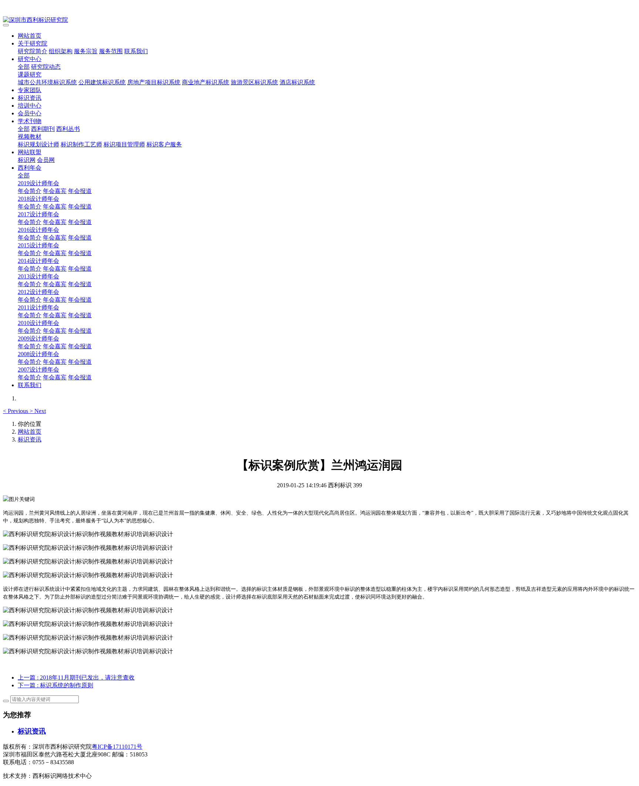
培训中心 (29, 105)
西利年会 (29, 168)
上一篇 (76, 677)
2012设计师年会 (38, 292)
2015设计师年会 (38, 245)
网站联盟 (29, 152)
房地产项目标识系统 (153, 82)
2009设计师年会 (38, 338)
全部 (24, 67)
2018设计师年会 (38, 199)
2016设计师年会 (38, 230)
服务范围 (111, 51)
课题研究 (29, 74)
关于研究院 (32, 43)
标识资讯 (29, 98)
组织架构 (60, 51)
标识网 (27, 160)
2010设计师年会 (38, 323)
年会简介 (29, 191)
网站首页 (29, 36)
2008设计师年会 (38, 354)
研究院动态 (46, 67)
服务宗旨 (86, 51)
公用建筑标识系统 (102, 82)
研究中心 (29, 59)
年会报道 (80, 191)
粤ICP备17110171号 (117, 746)
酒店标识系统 (297, 82)
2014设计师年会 (38, 261)
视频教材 (29, 136)
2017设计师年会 (38, 214)
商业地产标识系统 (205, 82)
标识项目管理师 (124, 144)
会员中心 (29, 113)
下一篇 (55, 685)
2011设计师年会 (38, 307)
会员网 (46, 160)
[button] (16, 411)
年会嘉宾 (55, 191)
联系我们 (136, 51)
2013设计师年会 (38, 276)
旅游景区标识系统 (254, 82)
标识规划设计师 (38, 144)
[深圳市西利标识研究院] (319, 20)
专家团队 (29, 90)
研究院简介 (32, 51)
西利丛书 (68, 129)
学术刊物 (29, 121)
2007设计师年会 (38, 369)
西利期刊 (43, 129)
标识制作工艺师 (81, 144)
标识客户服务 (164, 144)
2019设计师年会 (38, 183)
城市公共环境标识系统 (47, 82)
